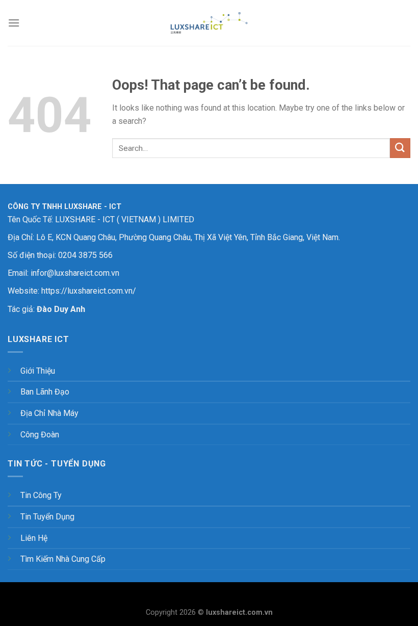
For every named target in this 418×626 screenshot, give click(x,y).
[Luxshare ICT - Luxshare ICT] (209, 23)
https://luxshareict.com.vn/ (88, 291)
